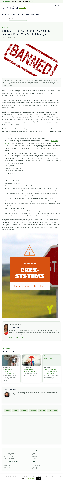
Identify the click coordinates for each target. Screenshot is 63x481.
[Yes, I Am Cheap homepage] (14, 8)
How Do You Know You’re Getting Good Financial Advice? (50, 371)
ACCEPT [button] (38, 478)
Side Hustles (5, 14)
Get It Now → (32, 1)
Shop (5, 463)
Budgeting (15, 410)
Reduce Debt (20, 14)
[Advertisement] (31, 431)
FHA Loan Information (9, 456)
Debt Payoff (7, 410)
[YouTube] (60, 5)
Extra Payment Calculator (10, 453)
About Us (34, 453)
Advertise (34, 456)
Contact (34, 458)
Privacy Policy (35, 467)
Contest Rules (35, 469)
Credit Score (42, 410)
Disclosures (35, 463)
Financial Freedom (52, 410)
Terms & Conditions (36, 465)
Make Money (30, 14)
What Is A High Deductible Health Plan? (31, 370)
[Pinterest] (58, 5)
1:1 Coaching (7, 467)
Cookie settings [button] (30, 478)
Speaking (6, 469)
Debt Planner (7, 465)
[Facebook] (55, 5)
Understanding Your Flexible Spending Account (8, 371)
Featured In (34, 455)
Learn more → (9, 400)
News (37, 14)
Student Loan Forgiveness (10, 455)
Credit (13, 14)
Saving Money (33, 410)
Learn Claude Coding (9, 458)
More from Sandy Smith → (18, 337)
